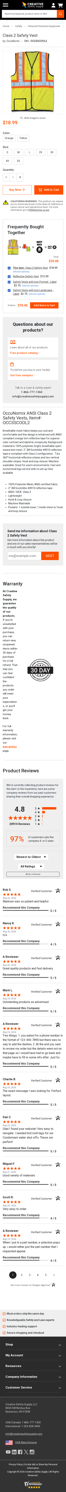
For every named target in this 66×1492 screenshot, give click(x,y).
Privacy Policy (16, 1464)
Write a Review (33, 874)
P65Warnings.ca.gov (38, 210)
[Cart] (61, 5)
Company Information (21, 1376)
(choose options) (21, 271)
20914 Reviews (21, 824)
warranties (10, 746)
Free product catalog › (24, 353)
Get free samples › (22, 375)
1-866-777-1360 (31, 392)
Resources (13, 1366)
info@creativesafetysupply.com (33, 396)
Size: (6, 147)
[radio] (47, 808)
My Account (14, 1355)
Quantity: (8, 169)
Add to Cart (51, 189)
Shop (9, 1344)
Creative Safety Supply (36, 1472)
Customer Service (19, 1387)
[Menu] (5, 5)
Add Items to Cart (44, 305)
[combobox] (33, 14)
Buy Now (15, 189)
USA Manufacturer (26, 1442)
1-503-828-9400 (30, 1426)
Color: (6, 133)
